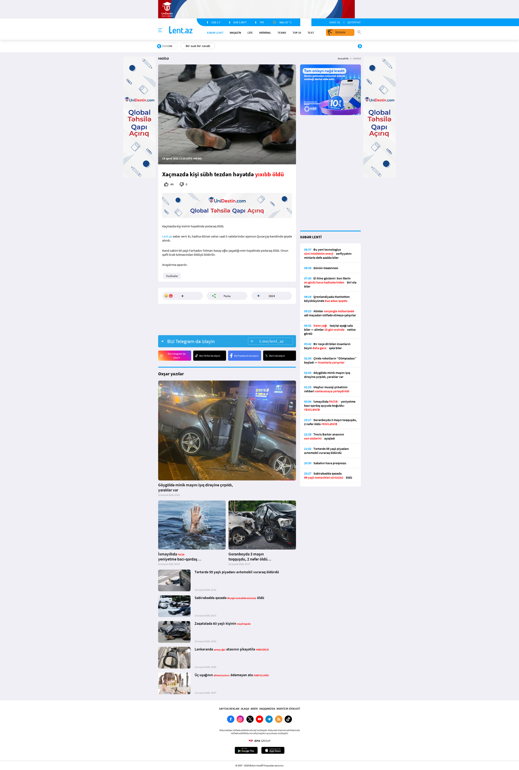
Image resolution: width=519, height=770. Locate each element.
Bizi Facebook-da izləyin (246, 355)
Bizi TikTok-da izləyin (209, 355)
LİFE (250, 32)
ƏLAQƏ (245, 708)
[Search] (359, 31)
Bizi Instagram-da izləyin (177, 355)
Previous (159, 46)
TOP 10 (297, 32)
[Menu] (160, 30)
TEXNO (282, 32)
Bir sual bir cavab (198, 46)
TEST (311, 32)
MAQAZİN (235, 32)
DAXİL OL (334, 22)
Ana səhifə (343, 58)
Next (359, 46)
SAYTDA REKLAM (229, 708)
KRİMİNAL (265, 32)
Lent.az (167, 236)
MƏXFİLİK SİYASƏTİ (288, 708)
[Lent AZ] (181, 30)
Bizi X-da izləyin (277, 355)
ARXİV (254, 708)
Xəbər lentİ (215, 32)
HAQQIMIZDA (267, 708)
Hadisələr (172, 276)
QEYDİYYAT (354, 22)
